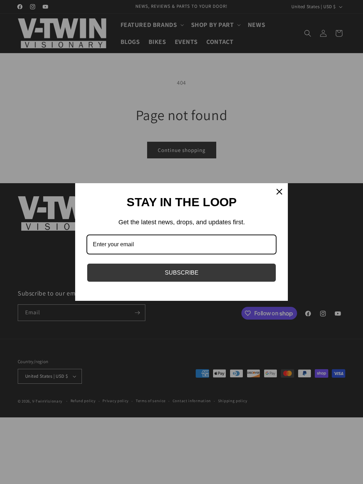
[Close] (279, 191)
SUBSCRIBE (182, 273)
